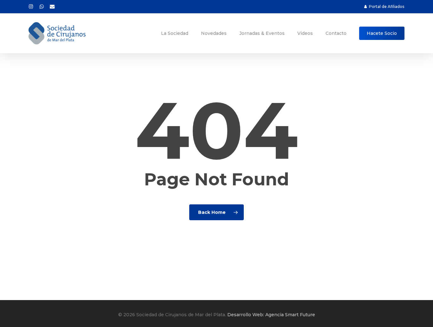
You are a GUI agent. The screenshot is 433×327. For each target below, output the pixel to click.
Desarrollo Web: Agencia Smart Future (271, 314)
